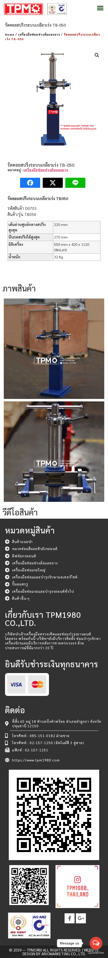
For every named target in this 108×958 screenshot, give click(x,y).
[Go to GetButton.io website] (96, 952)
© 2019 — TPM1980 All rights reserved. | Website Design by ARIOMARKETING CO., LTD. (54, 951)
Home (9, 34)
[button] (100, 8)
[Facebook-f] (70, 918)
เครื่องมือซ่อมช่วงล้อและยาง (39, 34)
